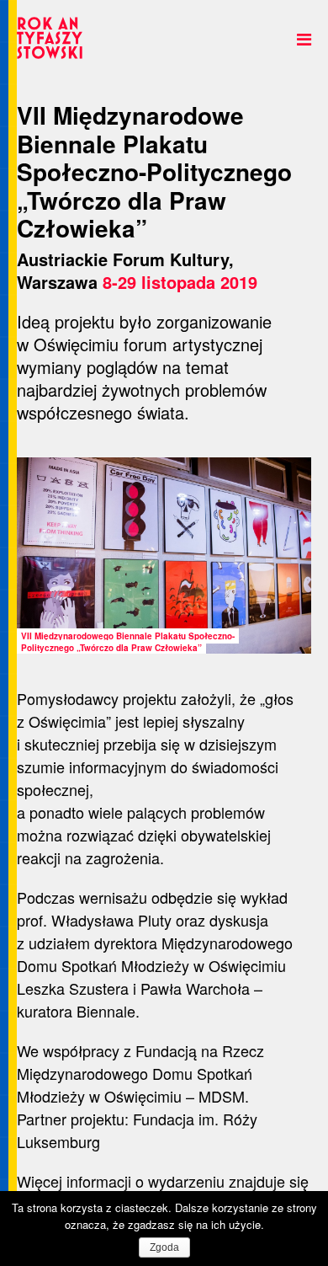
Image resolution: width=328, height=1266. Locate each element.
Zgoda (164, 1247)
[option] (164, 555)
